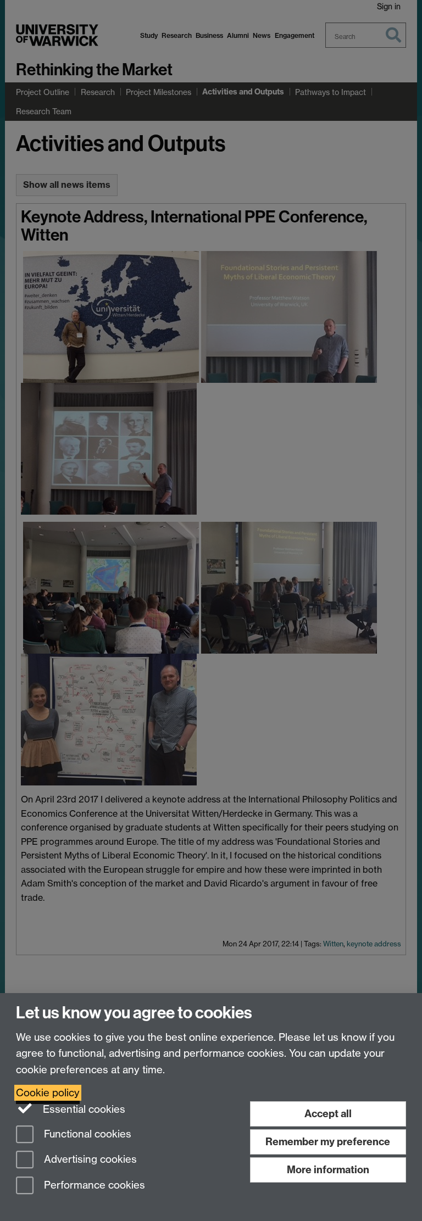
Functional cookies (86, 1134)
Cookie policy (48, 1092)
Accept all (328, 1113)
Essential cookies (82, 1109)
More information (328, 1169)
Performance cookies (93, 1185)
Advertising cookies (89, 1159)
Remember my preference (327, 1141)
